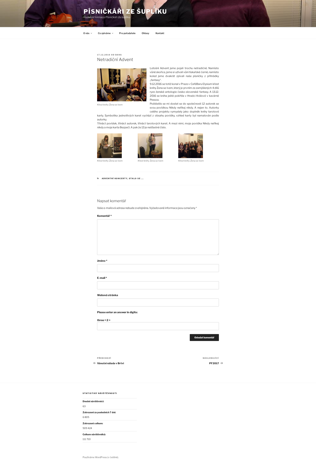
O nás (86, 33)
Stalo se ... (136, 178)
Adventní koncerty (114, 178)
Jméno (102, 260)
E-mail (102, 277)
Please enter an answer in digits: (117, 312)
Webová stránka (107, 295)
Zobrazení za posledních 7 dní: (99, 412)
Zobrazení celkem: (93, 423)
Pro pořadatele (127, 33)
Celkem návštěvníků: (94, 434)
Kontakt (160, 33)
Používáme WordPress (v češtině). (101, 457)
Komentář (104, 215)
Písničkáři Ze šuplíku (125, 11)
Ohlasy (145, 33)
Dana (118, 55)
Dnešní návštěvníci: (94, 401)
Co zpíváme (104, 33)
